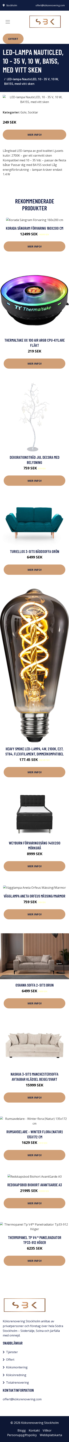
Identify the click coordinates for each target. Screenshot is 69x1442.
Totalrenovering (17, 1383)
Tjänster (12, 1352)
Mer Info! (35, 134)
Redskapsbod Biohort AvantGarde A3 (34, 1184)
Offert (13, 39)
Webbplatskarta (51, 1435)
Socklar (33, 112)
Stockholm (11, 5)
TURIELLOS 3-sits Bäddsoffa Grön (34, 551)
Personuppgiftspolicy (22, 1435)
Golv (23, 112)
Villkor (47, 1430)
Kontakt (34, 1430)
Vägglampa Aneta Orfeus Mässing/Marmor (34, 896)
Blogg (21, 1430)
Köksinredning (16, 1375)
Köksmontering (17, 1367)
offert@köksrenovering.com (50, 5)
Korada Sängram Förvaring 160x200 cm (34, 228)
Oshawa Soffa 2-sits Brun (34, 985)
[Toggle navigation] (8, 21)
